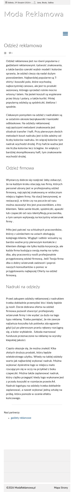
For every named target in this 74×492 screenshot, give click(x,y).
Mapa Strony (61, 488)
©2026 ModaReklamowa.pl (20, 488)
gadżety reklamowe (21, 418)
